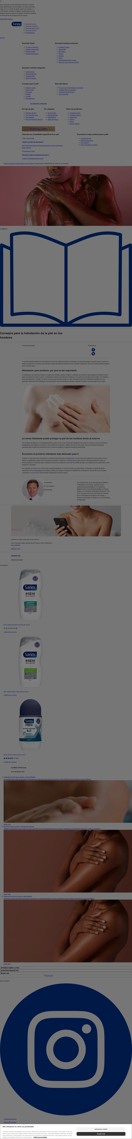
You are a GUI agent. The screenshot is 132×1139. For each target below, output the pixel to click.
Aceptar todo (101, 1134)
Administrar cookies (101, 1129)
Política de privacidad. (40, 1137)
